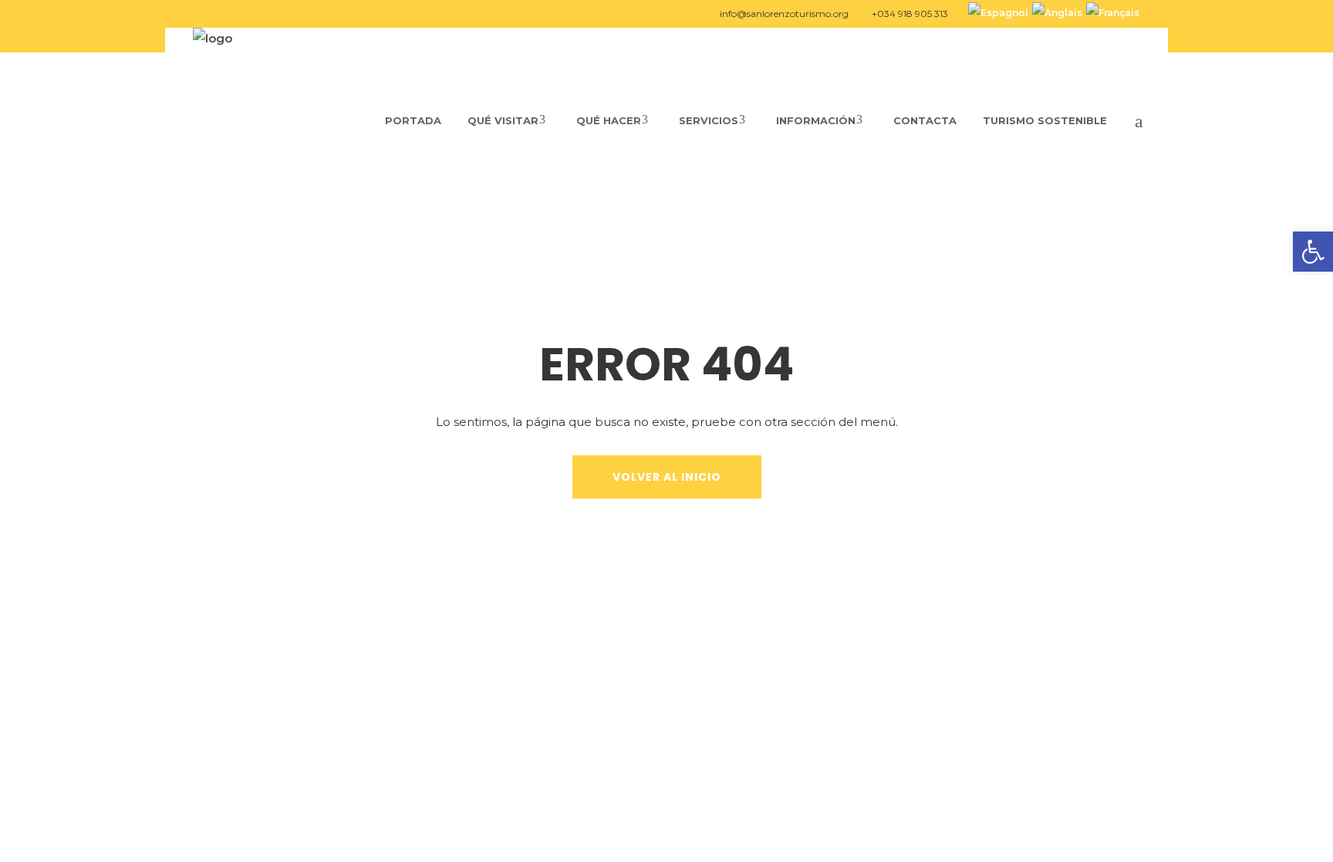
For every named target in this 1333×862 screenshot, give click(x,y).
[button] (1313, 252)
